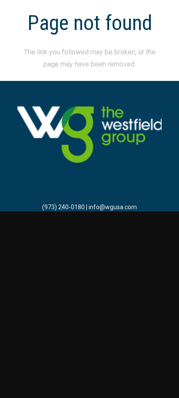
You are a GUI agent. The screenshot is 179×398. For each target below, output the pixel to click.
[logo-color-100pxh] (89, 135)
